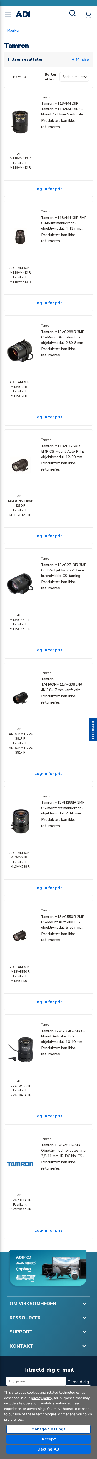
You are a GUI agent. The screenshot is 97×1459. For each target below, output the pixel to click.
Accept (48, 1439)
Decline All (48, 1449)
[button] (93, 729)
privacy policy (41, 1397)
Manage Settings (48, 1429)
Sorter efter (50, 77)
